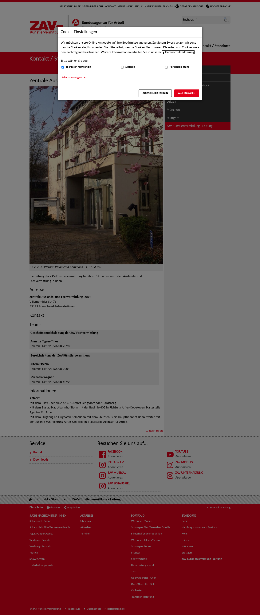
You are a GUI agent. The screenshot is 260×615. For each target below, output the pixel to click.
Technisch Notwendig (78, 67)
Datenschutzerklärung (179, 52)
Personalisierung (179, 67)
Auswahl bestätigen (155, 93)
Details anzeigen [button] (71, 77)
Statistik (130, 67)
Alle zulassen (186, 93)
